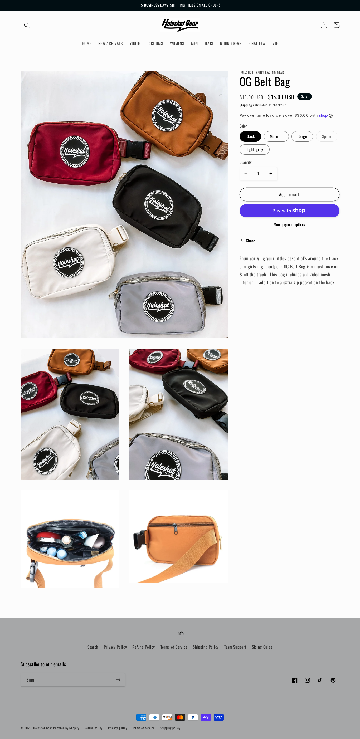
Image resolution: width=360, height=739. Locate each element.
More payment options (289, 224)
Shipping (246, 104)
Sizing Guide (262, 647)
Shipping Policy (206, 647)
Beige (302, 136)
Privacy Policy (115, 647)
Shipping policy (170, 728)
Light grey (255, 149)
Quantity (246, 162)
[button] (27, 25)
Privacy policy (117, 728)
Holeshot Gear (42, 728)
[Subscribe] (118, 680)
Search (92, 647)
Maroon (276, 136)
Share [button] (250, 240)
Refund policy (94, 728)
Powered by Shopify (66, 728)
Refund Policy (143, 647)
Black (250, 136)
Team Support (235, 647)
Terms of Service (173, 647)
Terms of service (144, 728)
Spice (330, 137)
